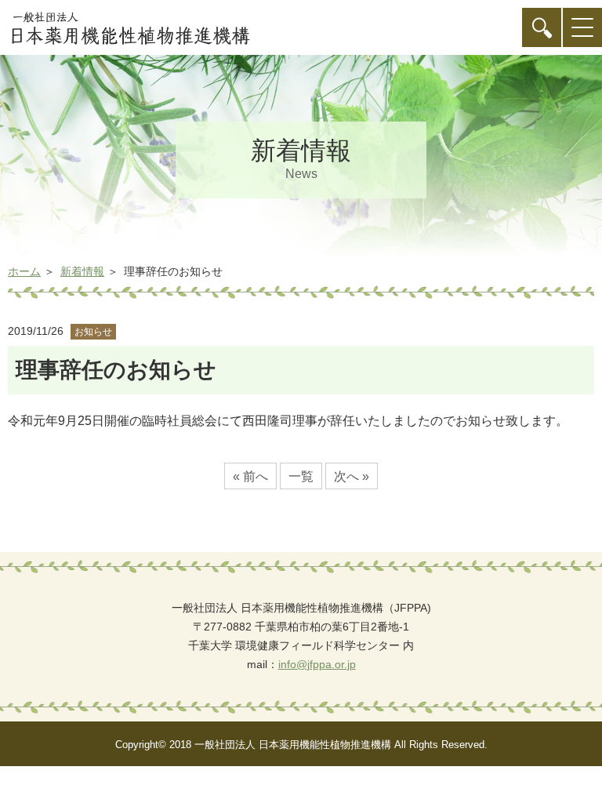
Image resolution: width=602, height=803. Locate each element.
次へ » (351, 476)
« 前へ (250, 476)
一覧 (301, 476)
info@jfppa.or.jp (317, 664)
